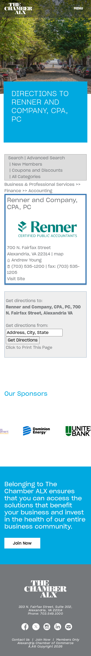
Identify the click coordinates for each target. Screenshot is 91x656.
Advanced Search (46, 158)
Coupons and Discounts (37, 170)
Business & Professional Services (39, 184)
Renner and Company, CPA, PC (42, 203)
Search (15, 158)
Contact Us (21, 639)
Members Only (67, 639)
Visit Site (16, 278)
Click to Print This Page (29, 347)
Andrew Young (26, 260)
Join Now (22, 543)
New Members (27, 164)
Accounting (40, 190)
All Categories (26, 176)
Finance (12, 190)
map (59, 254)
